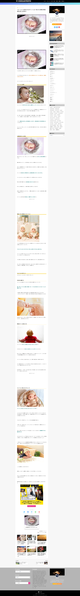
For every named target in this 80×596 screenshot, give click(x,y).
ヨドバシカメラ (56, 122)
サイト (55, 114)
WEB (57, 1)
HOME (40, 591)
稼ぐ (54, 129)
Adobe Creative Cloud (57, 107)
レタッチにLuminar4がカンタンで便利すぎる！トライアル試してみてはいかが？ (40, 3)
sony (51, 111)
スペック (51, 116)
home (36, 593)
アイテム (52, 80)
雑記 (51, 101)
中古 (58, 125)
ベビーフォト (42, 532)
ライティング (61, 122)
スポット (52, 87)
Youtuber (52, 78)
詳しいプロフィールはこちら (57, 24)
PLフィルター (57, 110)
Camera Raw (52, 108)
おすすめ (51, 113)
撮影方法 (56, 128)
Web (51, 76)
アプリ (51, 81)
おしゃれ (61, 111)
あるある (58, 111)
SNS (51, 74)
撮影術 (51, 97)
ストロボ (58, 114)
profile (39, 593)
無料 (51, 129)
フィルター (51, 119)
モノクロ (51, 122)
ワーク (51, 96)
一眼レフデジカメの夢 (53, 125)
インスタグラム (53, 83)
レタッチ (52, 94)
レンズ (55, 123)
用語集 (51, 99)
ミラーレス (59, 120)
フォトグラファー (53, 92)
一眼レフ (59, 123)
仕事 (61, 125)
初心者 (55, 126)
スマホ (59, 116)
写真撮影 (51, 126)
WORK (60, 1)
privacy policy (42, 593)
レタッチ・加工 (53, 1)
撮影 (45, 532)
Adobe (51, 107)
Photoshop (52, 73)
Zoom (54, 111)
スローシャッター (52, 117)
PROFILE (63, 1)
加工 (58, 126)
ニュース (52, 90)
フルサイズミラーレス (53, 120)
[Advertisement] (31, 43)
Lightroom (52, 71)
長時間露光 (57, 129)
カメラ (45, 1)
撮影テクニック (52, 128)
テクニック (48, 1)
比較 (60, 128)
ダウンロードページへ (31, 506)
